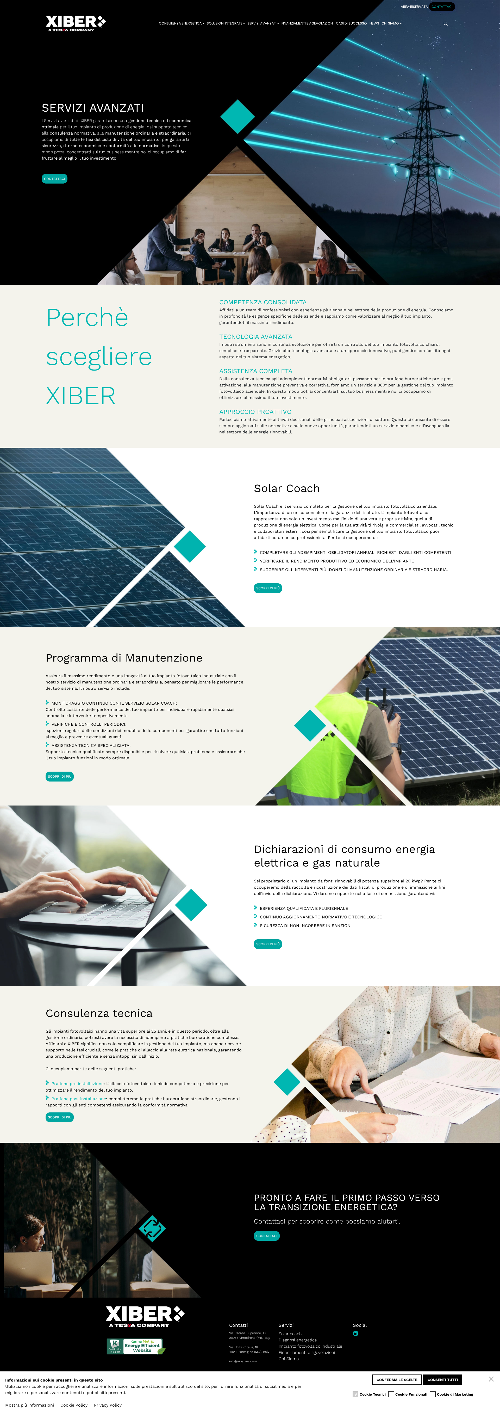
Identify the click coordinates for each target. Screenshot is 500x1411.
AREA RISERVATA (414, 6)
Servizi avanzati (262, 23)
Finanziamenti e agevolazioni (308, 23)
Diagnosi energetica (298, 1339)
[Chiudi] (492, 1379)
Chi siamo (390, 23)
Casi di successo (351, 23)
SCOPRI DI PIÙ (268, 588)
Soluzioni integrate (224, 23)
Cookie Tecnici (373, 1394)
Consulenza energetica (180, 23)
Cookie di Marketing (455, 1394)
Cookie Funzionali (411, 1394)
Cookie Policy (74, 1405)
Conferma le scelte (397, 1380)
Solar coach (290, 1333)
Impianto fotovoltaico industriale (310, 1346)
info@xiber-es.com (243, 1361)
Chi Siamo (289, 1358)
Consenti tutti (443, 1380)
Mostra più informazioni (29, 1405)
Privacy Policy (108, 1405)
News (374, 23)
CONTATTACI (442, 7)
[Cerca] (446, 23)
